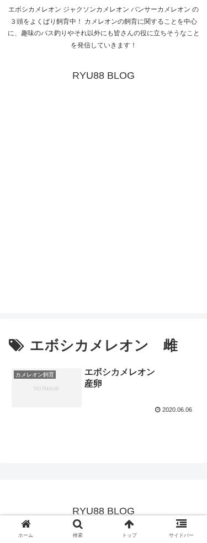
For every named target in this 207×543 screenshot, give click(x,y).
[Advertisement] (103, 209)
